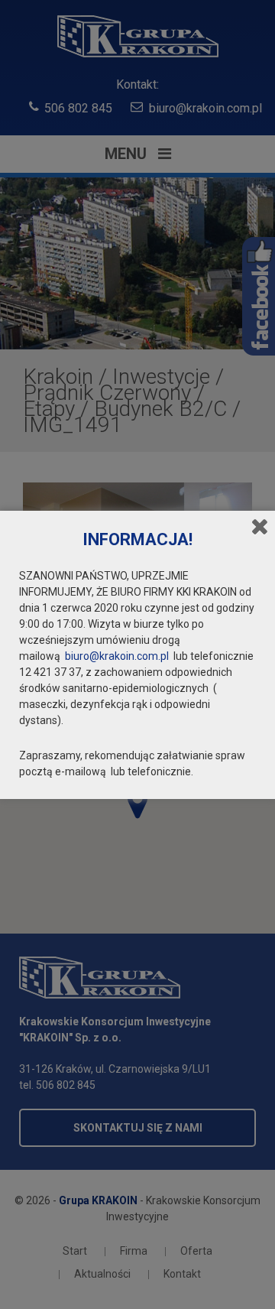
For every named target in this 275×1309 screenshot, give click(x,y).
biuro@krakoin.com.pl (117, 656)
